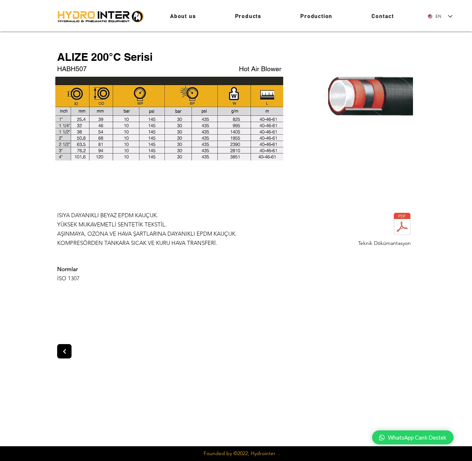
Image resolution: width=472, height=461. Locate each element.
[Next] (64, 351)
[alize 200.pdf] (402, 225)
